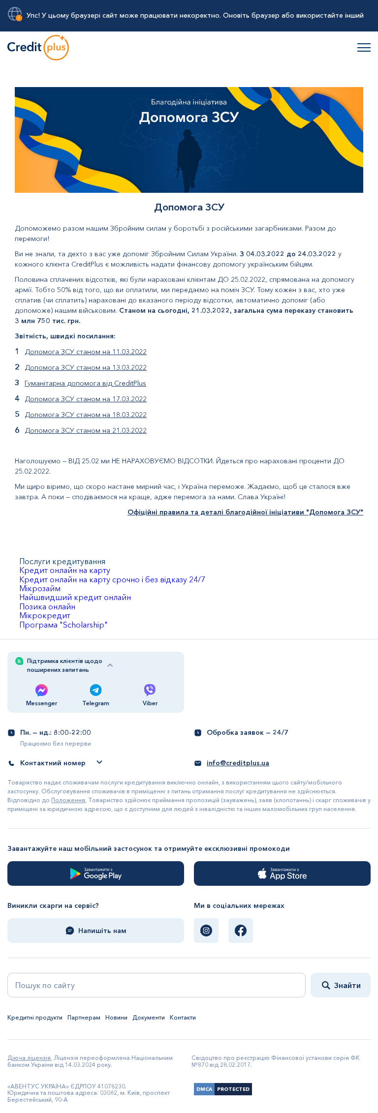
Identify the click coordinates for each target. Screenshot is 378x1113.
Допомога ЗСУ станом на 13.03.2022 (86, 367)
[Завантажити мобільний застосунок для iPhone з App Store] (282, 873)
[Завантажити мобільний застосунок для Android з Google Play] (95, 873)
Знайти (347, 985)
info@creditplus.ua (238, 762)
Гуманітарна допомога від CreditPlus (85, 383)
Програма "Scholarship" (63, 625)
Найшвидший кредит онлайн (75, 597)
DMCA (204, 1089)
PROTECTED (233, 1089)
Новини (116, 1017)
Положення (68, 800)
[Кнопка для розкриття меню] (364, 47)
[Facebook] (240, 930)
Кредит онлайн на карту (64, 570)
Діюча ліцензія (29, 1057)
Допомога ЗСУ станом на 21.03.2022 (86, 430)
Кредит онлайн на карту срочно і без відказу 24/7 (112, 579)
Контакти (183, 1017)
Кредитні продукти (35, 1017)
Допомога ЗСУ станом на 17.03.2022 (86, 398)
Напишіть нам (102, 930)
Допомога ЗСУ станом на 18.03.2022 (86, 414)
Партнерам (83, 1017)
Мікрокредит (44, 615)
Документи (148, 1017)
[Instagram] (206, 930)
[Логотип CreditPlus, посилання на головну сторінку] (38, 47)
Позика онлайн (47, 606)
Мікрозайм (40, 588)
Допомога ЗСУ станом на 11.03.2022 (86, 351)
